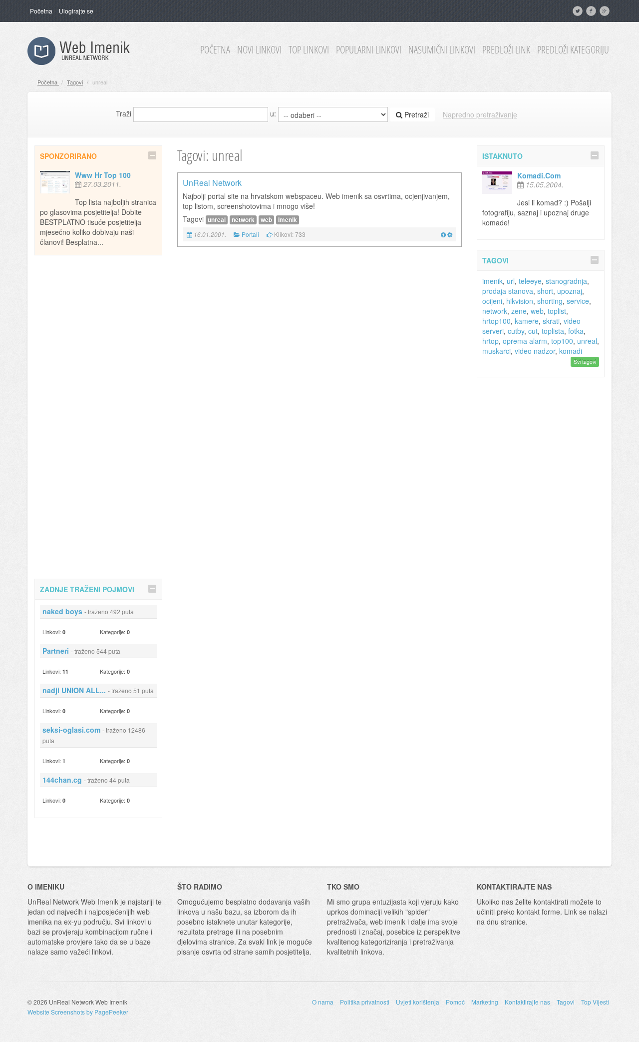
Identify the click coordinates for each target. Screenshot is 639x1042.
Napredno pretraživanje (480, 114)
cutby (516, 331)
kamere (527, 321)
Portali (250, 234)
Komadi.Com (539, 175)
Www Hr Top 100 (103, 175)
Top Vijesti (595, 1002)
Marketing (484, 1002)
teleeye (530, 281)
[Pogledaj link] (443, 234)
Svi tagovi (585, 361)
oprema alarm (525, 341)
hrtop (490, 341)
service (578, 301)
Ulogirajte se (76, 10)
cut (533, 331)
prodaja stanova (507, 291)
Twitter (579, 11)
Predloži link (506, 50)
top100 (562, 341)
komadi (570, 351)
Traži (123, 113)
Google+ (606, 11)
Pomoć (455, 1002)
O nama (322, 1002)
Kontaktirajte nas (527, 1002)
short (545, 291)
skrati (551, 321)
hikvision (519, 301)
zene (519, 311)
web (266, 219)
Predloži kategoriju (573, 50)
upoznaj (569, 291)
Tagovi (75, 82)
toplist (557, 311)
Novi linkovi (259, 50)
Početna (41, 10)
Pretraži (415, 114)
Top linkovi (309, 50)
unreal (217, 219)
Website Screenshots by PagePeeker (77, 1012)
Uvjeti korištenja (417, 1002)
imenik (287, 219)
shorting (550, 301)
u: (273, 113)
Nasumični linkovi (441, 50)
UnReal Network (212, 182)
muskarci (496, 351)
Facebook (592, 11)
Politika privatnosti (364, 1002)
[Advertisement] (98, 415)
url (511, 281)
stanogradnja (566, 281)
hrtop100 (496, 321)
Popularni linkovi (368, 50)
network (243, 219)
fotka (576, 331)
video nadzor (535, 351)
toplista (553, 331)
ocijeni (492, 301)
